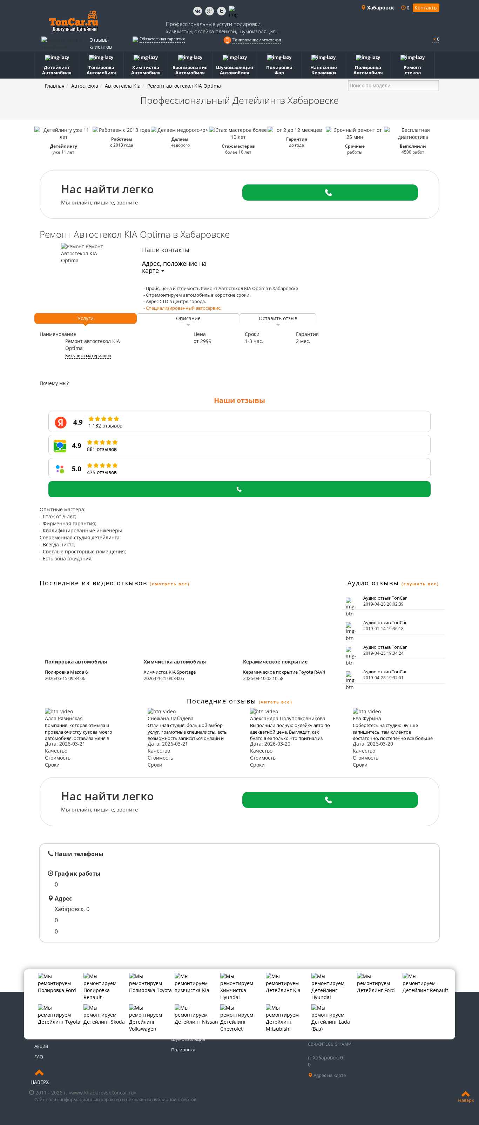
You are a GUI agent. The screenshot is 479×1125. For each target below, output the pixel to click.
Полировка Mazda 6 (66, 672)
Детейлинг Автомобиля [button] (57, 70)
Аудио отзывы (373, 583)
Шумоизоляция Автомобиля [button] (234, 70)
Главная (55, 85)
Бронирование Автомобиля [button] (190, 70)
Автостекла (84, 85)
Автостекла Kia (123, 85)
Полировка (183, 1049)
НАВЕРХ (40, 1082)
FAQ (38, 1056)
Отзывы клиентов (100, 43)
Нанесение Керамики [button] (323, 70)
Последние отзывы (221, 701)
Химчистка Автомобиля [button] (146, 70)
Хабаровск (380, 7)
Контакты (426, 7)
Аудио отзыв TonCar (385, 598)
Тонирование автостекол (256, 39)
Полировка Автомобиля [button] (368, 70)
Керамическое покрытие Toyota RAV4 (284, 672)
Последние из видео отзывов (93, 583)
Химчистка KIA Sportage (170, 672)
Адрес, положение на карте (174, 267)
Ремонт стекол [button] (412, 70)
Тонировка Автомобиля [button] (101, 70)
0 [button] (437, 39)
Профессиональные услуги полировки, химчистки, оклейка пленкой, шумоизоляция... (223, 27)
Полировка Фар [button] (279, 70)
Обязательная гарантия (162, 38)
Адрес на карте (329, 1075)
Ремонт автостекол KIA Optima (184, 85)
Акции (41, 1046)
